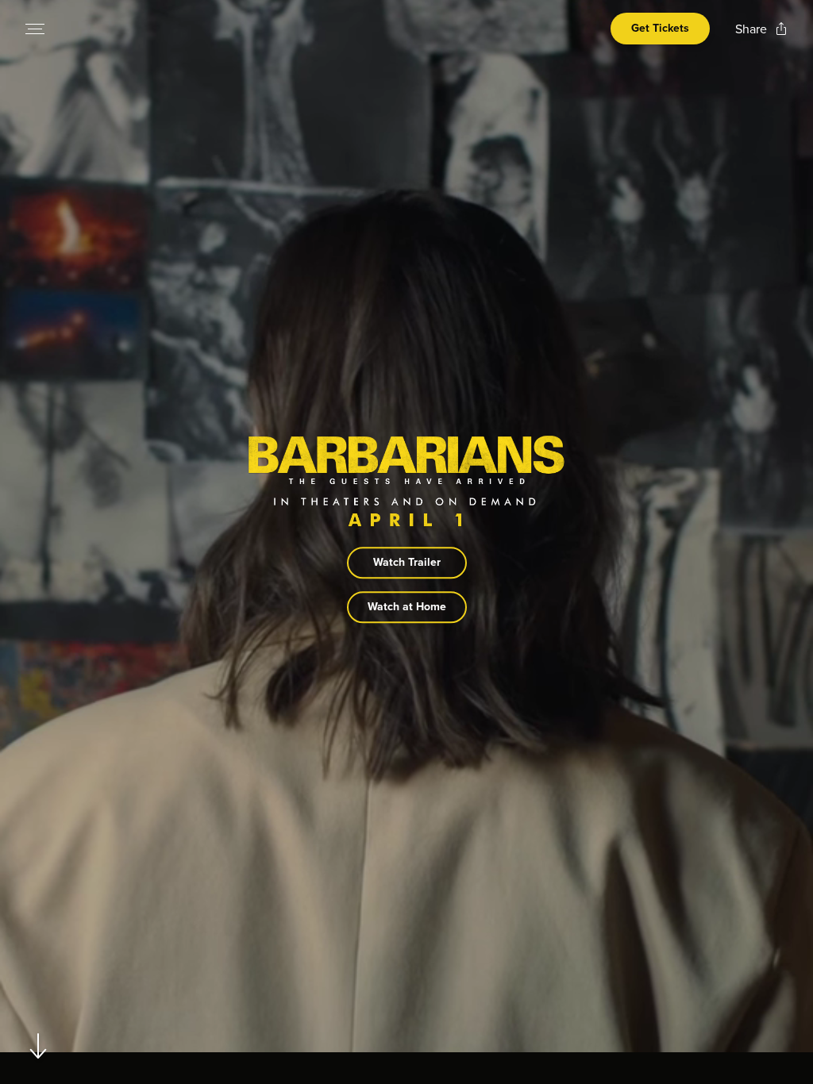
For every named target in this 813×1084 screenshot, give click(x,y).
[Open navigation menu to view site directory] (34, 28)
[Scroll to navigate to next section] (38, 1045)
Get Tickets (660, 28)
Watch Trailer (407, 563)
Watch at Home (407, 607)
